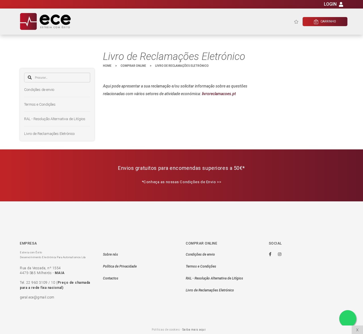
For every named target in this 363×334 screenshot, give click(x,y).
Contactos (110, 278)
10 (53, 283)
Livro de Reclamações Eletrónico (49, 133)
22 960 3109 (37, 283)
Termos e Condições (40, 104)
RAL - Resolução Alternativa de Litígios (54, 119)
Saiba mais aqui (194, 329)
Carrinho (325, 22)
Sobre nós (110, 254)
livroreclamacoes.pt (219, 93)
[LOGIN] (341, 5)
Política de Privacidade (120, 266)
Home (107, 65)
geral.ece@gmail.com (37, 297)
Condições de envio (39, 89)
